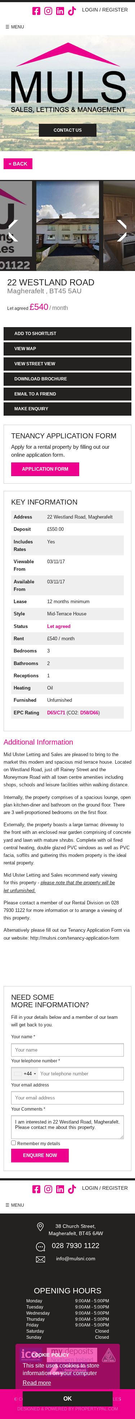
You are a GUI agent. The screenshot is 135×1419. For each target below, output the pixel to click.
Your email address (30, 1085)
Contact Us (68, 130)
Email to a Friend (35, 394)
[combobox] (25, 1073)
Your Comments (28, 1109)
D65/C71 (56, 712)
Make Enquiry (31, 408)
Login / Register (105, 10)
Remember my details (38, 1143)
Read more (37, 1383)
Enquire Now (40, 1155)
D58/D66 (89, 712)
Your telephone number (35, 1060)
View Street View (34, 363)
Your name (23, 1036)
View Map (25, 348)
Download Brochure (40, 378)
